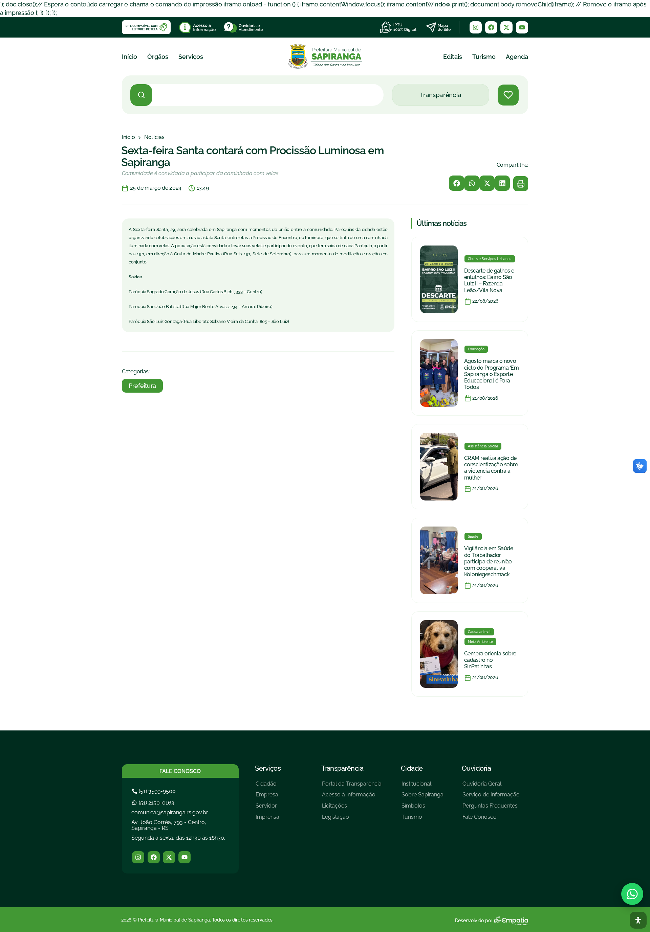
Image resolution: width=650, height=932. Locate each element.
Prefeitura (142, 385)
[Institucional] (422, 786)
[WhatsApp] (632, 894)
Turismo (484, 56)
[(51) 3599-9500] (154, 791)
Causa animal (479, 632)
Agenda (517, 56)
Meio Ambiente (480, 642)
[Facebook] (491, 27)
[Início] (128, 137)
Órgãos (157, 56)
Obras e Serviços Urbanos (490, 259)
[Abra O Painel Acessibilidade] (638, 920)
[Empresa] (267, 797)
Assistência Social (483, 446)
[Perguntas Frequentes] (491, 808)
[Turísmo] (422, 819)
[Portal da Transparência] (351, 786)
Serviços (190, 56)
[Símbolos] (422, 808)
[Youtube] (522, 27)
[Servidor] (267, 808)
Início (129, 56)
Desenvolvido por (473, 920)
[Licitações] (351, 808)
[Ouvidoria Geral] (491, 786)
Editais (452, 56)
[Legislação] (351, 819)
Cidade (412, 768)
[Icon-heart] (508, 95)
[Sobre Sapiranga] (422, 797)
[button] (456, 183)
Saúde (473, 536)
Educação (476, 349)
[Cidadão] (267, 786)
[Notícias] (154, 137)
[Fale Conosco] (491, 819)
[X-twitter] (506, 27)
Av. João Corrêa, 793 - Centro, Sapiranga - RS (168, 825)
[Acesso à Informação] (351, 797)
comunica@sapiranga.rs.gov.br (169, 812)
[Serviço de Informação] (491, 797)
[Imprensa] (267, 819)
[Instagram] (476, 27)
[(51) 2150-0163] (154, 802)
